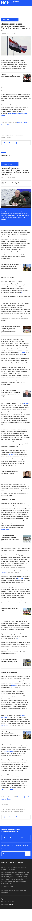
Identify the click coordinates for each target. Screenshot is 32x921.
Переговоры (9, 135)
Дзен (25, 123)
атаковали (14, 685)
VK (28, 123)
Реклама (20, 862)
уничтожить (22, 352)
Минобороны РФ (6, 811)
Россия (3, 137)
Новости (20, 123)
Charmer (10, 904)
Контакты (12, 862)
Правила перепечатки (8, 899)
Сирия (9, 137)
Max (9, 125)
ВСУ (13, 809)
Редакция (4, 862)
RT (21, 292)
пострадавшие (9, 751)
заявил (4, 572)
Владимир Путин (18, 811)
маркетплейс (20, 809)
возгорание (5, 726)
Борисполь (11, 454)
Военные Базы (19, 135)
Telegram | (4, 125)
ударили (25, 403)
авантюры (20, 578)
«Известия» (5, 529)
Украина (8, 809)
